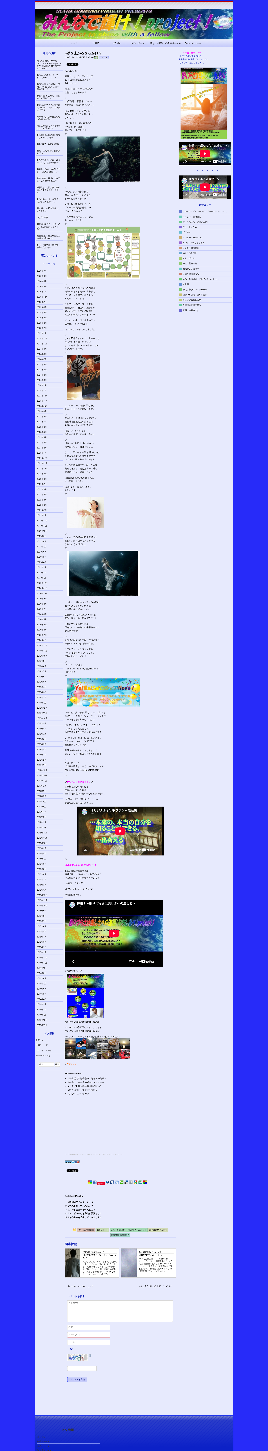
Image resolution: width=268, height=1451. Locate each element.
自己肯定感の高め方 (192, 299)
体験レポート (189, 258)
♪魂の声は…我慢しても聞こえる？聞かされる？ (48, 179)
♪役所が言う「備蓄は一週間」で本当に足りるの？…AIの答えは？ (49, 86)
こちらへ (71, 1064)
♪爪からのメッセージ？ (79, 1093)
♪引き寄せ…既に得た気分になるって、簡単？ (48, 136)
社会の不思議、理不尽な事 (195, 294)
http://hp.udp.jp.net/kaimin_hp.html (82, 1022)
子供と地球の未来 (191, 274)
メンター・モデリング (193, 237)
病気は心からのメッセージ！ (196, 289)
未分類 (186, 284)
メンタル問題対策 (191, 247)
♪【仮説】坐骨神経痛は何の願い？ (85, 1086)
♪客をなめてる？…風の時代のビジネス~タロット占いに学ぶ (48, 107)
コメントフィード (44, 1050)
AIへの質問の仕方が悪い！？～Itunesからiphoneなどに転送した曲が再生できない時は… (49, 65)
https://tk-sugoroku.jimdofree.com (82, 770)
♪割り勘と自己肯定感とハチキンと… (48, 209)
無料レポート (137, 43)
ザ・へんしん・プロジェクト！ (197, 222)
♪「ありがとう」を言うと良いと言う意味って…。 (48, 200)
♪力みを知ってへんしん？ (80, 1206)
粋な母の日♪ (42, 217)
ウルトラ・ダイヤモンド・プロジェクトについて (205, 211)
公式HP (95, 43)
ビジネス (187, 232)
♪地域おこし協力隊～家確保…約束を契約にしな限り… (48, 190)
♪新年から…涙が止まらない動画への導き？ (48, 117)
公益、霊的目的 (190, 263)
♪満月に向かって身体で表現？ (83, 1089)
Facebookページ (193, 43)
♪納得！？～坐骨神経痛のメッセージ (86, 1082)
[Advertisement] (91, 1127)
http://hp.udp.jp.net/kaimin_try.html (82, 1031)
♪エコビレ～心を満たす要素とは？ (85, 1213)
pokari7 (100, 1252)
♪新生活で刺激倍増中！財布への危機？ (87, 1078)
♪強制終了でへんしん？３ (80, 1202)
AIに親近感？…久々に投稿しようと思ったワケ (48, 127)
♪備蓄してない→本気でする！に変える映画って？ (48, 170)
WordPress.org (43, 1055)
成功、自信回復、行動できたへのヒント (201, 279)
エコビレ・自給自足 (192, 216)
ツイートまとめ (190, 227)
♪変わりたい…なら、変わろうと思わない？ (48, 97)
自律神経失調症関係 (192, 305)
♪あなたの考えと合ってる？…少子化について (47, 76)
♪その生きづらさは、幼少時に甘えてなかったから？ (49, 161)
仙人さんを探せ (190, 253)
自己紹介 (116, 43)
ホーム (74, 43)
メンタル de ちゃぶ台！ (194, 242)
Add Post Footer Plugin (103, 1154)
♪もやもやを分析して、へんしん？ (85, 1217)
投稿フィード (42, 1045)
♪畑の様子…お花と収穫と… (49, 144)
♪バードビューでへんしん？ (81, 1209)
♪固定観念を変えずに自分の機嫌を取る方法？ (48, 236)
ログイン (40, 1040)
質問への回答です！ (192, 310)
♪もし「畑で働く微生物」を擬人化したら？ (48, 246)
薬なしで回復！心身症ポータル (165, 43)
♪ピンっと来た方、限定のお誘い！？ (48, 152)
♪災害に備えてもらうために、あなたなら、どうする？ (48, 226)
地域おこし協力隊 (191, 268)
